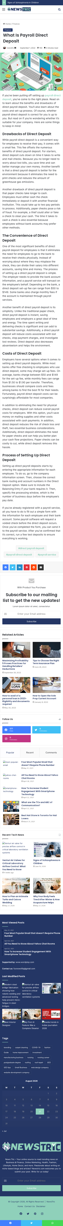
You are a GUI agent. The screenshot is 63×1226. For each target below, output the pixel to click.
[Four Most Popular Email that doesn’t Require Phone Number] (11, 766)
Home (8, 24)
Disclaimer (40, 1206)
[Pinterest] (27, 567)
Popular (10, 752)
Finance (16, 24)
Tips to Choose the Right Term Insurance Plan (46, 662)
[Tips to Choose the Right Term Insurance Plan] (47, 650)
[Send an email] (15, 48)
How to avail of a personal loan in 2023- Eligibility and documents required (16, 700)
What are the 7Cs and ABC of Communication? (36, 804)
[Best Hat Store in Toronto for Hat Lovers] (11, 819)
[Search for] (59, 10)
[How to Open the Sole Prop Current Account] (47, 685)
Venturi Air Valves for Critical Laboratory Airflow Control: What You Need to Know (14, 865)
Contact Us (29, 1206)
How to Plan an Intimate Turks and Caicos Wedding (15, 899)
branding (7, 1047)
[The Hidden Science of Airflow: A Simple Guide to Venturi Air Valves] (51, 1014)
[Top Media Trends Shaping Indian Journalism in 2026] (51, 1026)
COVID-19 (36, 1047)
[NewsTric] (19, 9)
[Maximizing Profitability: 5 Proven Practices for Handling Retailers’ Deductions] (16, 650)
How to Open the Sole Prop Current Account (44, 697)
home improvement (20, 1052)
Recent (30, 752)
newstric (10, 48)
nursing (30, 1057)
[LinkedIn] (20, 567)
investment (37, 1052)
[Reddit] (34, 567)
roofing (28, 1062)
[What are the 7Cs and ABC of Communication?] (11, 806)
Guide (6, 1052)
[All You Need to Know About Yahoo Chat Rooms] (11, 779)
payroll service (47, 554)
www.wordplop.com (25, 962)
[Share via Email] (41, 567)
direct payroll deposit (32, 548)
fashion (47, 1047)
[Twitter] (13, 567)
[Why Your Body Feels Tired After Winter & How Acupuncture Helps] (47, 885)
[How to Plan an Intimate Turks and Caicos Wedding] (16, 885)
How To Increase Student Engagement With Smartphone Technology (38, 791)
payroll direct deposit (20, 554)
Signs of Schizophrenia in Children (23, 2)
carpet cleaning (21, 1047)
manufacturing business (13, 1057)
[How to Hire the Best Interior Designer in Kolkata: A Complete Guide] (11, 1026)
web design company (40, 1067)
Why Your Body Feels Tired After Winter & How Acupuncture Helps (46, 899)
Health (45, 1162)
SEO (49, 1062)
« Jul (4, 1131)
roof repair (39, 1062)
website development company (16, 1072)
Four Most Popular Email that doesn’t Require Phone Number (38, 764)
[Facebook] (5, 567)
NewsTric (51, 1201)
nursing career (43, 1057)
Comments (51, 752)
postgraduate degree (12, 1062)
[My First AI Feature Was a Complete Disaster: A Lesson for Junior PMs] (31, 1026)
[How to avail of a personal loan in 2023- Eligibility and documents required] (16, 685)
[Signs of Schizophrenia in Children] (47, 849)
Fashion (52, 1162)
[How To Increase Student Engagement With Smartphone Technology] (11, 792)
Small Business (21, 1067)
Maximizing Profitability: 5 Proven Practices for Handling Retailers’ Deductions (15, 664)
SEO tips (7, 1067)
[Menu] (3, 10)
